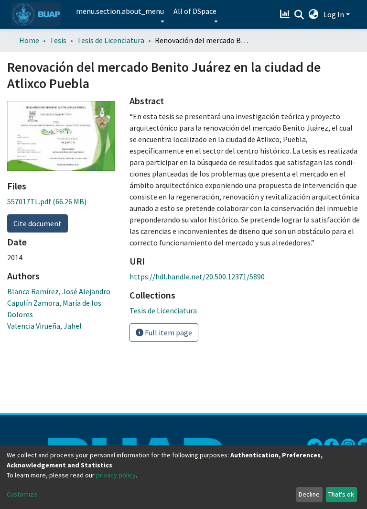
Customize (22, 494)
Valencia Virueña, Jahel (44, 326)
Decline (309, 494)
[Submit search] (299, 15)
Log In (334, 14)
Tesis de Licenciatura (110, 40)
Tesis (58, 40)
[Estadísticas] (286, 14)
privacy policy (116, 475)
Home (29, 40)
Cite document (37, 223)
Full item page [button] (167, 332)
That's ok (341, 494)
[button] (314, 14)
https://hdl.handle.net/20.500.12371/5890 (197, 276)
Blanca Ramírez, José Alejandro (58, 291)
